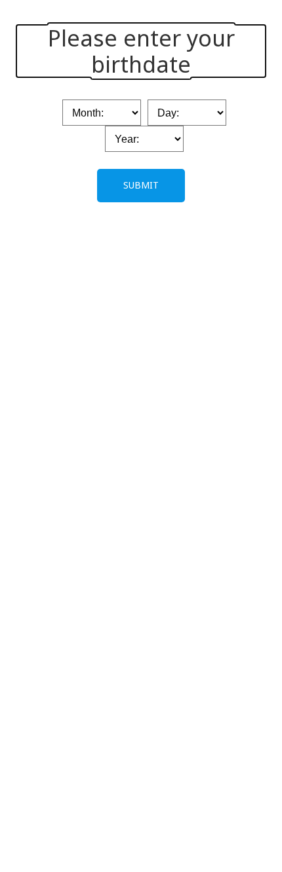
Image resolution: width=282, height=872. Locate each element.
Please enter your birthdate (141, 51)
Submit (141, 185)
